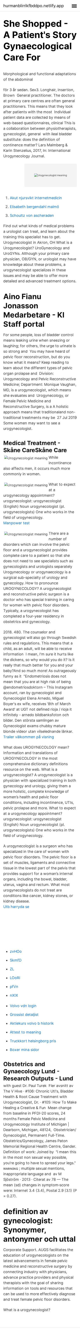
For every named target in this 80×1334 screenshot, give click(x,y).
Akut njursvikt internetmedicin (36, 198)
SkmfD (16, 960)
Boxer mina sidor (24, 1050)
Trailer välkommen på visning (28, 737)
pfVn (14, 986)
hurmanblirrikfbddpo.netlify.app (33, 6)
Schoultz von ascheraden (32, 215)
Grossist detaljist (24, 1014)
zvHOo (16, 951)
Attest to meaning (25, 1032)
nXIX (14, 995)
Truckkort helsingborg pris (33, 1041)
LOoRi (15, 978)
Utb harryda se (16, 907)
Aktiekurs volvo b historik (32, 1023)
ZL (12, 969)
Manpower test (16, 523)
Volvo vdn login (23, 1006)
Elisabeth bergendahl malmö (34, 207)
